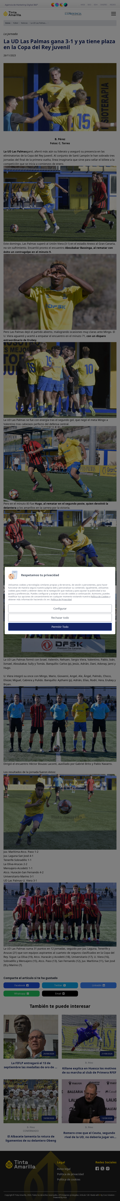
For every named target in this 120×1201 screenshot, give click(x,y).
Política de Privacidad (61, 599)
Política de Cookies (100, 596)
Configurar (60, 608)
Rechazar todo (60, 617)
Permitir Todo (60, 627)
